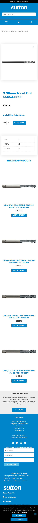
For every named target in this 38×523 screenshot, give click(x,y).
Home (3, 31)
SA (6, 31)
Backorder (19, 123)
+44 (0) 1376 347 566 (19, 435)
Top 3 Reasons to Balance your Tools (15, 481)
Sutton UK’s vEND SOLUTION (13, 478)
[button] (33, 47)
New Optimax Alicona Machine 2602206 (16, 476)
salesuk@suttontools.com (19, 437)
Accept (19, 515)
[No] (35, 514)
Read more (19, 519)
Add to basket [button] (19, 215)
